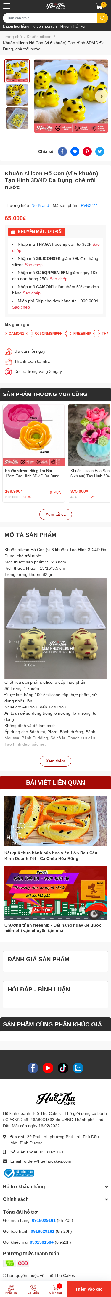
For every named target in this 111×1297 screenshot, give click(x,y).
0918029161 (52, 1152)
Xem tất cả (56, 514)
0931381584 (42, 1242)
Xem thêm (55, 761)
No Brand (40, 205)
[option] (17, 71)
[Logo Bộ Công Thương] (18, 1173)
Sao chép (34, 264)
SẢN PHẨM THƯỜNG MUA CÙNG (45, 394)
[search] (102, 18)
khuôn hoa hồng (16, 26)
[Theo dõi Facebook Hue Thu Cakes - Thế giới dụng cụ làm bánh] (33, 1067)
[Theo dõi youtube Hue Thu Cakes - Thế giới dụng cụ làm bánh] (48, 1067)
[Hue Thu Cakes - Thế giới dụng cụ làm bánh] (55, 6)
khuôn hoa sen (45, 26)
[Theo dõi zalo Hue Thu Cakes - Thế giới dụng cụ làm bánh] (78, 1067)
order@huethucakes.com (47, 1161)
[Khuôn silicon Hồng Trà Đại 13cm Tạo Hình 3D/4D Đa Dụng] (34, 435)
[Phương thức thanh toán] (39, 1262)
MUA (57, 492)
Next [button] (101, 96)
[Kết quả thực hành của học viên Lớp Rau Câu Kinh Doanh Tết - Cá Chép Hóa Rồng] (55, 821)
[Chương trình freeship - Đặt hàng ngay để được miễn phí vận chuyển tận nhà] (55, 893)
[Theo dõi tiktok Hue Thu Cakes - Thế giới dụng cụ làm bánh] (63, 1067)
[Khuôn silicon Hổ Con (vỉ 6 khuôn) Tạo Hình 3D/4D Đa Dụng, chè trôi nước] (71, 96)
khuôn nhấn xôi (72, 26)
